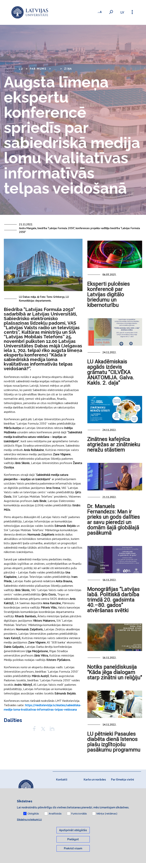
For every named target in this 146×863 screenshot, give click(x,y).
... (55, 68)
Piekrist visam (73, 848)
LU (21, 68)
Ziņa (68, 68)
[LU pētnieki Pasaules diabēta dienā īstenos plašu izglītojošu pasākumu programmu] (114, 704)
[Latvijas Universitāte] (29, 12)
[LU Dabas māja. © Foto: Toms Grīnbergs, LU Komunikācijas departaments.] (43, 266)
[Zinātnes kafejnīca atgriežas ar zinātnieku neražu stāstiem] (114, 409)
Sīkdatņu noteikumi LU (29, 819)
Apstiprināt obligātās (73, 830)
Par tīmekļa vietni (122, 779)
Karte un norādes (95, 779)
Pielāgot (73, 839)
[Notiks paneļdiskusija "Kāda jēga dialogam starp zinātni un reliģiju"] (114, 637)
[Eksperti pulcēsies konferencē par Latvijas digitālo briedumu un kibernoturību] (114, 254)
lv (122, 12)
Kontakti (61, 779)
